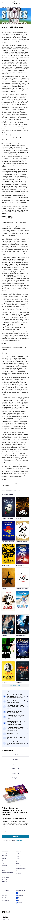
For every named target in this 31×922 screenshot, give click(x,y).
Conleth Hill (9, 48)
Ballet (17, 863)
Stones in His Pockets (15, 7)
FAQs (3, 860)
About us (4, 858)
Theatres (18, 870)
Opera (17, 861)
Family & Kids (15, 768)
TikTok (20, 898)
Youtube (20, 902)
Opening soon (15, 773)
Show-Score (5, 898)
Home (3, 7)
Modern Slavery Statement (6, 880)
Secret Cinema (5, 900)
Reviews (7, 7)
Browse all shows (15, 685)
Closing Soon (15, 778)
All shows (15, 754)
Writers (3, 870)
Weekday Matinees (21, 868)
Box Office (4, 895)
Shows (18, 858)
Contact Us (4, 865)
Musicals (15, 759)
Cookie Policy (5, 877)
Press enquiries (6, 867)
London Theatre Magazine (6, 854)
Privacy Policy (19, 840)
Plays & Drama (15, 764)
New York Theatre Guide (8, 893)
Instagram (20, 895)
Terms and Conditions (7, 872)
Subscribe (15, 836)
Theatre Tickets (20, 866)
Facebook (20, 893)
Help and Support (6, 863)
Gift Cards (18, 873)
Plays (17, 856)
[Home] (16, 3)
